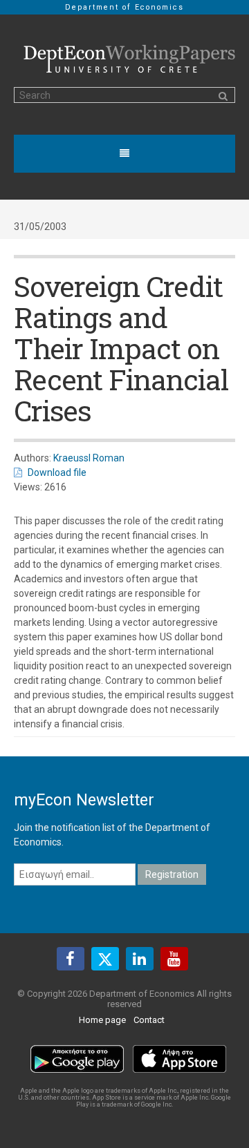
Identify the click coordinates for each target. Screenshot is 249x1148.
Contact (149, 1020)
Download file (57, 472)
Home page (102, 1020)
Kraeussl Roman (88, 457)
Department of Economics (124, 7)
